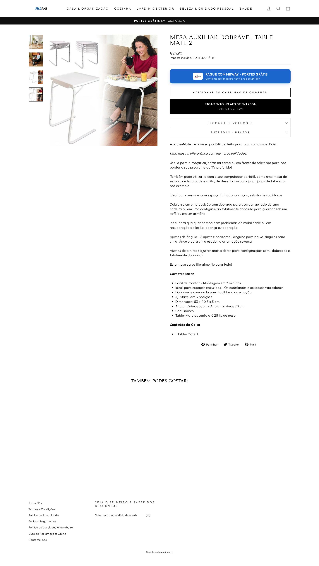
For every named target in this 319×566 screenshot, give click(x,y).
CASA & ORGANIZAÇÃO (88, 8)
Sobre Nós (35, 503)
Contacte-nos (37, 540)
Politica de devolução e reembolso (50, 527)
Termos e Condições (41, 509)
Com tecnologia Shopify (159, 551)
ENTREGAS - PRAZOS (230, 132)
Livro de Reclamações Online (47, 533)
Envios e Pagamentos (42, 521)
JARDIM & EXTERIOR (155, 8)
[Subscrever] (148, 515)
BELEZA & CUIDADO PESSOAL (207, 8)
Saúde (246, 8)
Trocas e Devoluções (230, 123)
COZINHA (122, 8)
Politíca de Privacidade (43, 515)
